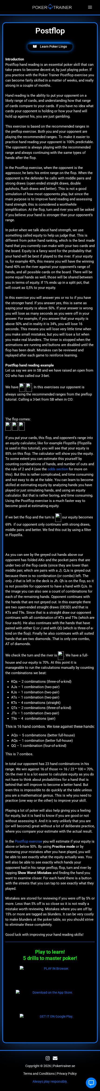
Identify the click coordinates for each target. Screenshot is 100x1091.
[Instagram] (47, 1058)
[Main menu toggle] (90, 7)
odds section (58, 469)
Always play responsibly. (50, 1081)
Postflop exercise (28, 841)
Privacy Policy (67, 1073)
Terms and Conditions (39, 1073)
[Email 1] (55, 1058)
